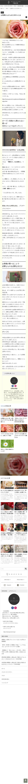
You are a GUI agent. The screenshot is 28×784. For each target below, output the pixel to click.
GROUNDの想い (21, 5)
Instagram (9, 585)
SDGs (2, 12)
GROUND (14, 388)
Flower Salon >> (20, 579)
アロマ (15, 5)
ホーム (2, 5)
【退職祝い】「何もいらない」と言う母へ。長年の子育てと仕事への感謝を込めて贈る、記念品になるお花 (14, 652)
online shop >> (7, 579)
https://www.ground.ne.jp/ (9, 631)
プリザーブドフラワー (8, 5)
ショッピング (5, 682)
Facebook (22, 585)
